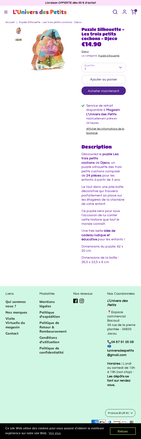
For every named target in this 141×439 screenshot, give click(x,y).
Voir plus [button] (55, 433)
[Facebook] (75, 301)
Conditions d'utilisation (49, 339)
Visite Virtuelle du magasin (15, 322)
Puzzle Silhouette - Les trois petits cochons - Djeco (50, 22)
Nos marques (16, 312)
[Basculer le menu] (6, 12)
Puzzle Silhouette (109, 56)
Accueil (10, 22)
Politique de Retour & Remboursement (53, 327)
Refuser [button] (123, 431)
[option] (47, 51)
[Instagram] (81, 301)
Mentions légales (47, 304)
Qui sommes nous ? (16, 304)
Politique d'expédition (49, 314)
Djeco (85, 51)
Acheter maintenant (103, 91)
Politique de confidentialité (51, 350)
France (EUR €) (118, 413)
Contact (12, 333)
